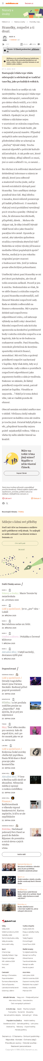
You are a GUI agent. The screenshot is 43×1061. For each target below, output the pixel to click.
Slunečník (21, 1012)
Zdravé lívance (28, 958)
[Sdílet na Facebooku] (3, 503)
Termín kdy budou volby (10, 938)
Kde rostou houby (15, 1000)
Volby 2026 (5, 929)
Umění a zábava (10, 637)
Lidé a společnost (11, 609)
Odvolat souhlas (29, 1043)
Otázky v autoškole (29, 988)
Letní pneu (34, 1024)
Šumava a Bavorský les (10, 981)
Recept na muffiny (29, 955)
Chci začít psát (20, 543)
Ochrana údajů (30, 1040)
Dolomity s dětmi (8, 991)
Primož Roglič (28, 941)
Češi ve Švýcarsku (8, 984)
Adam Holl (5, 773)
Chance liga (6, 952)
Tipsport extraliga (8, 958)
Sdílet (34, 44)
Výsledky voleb (7, 935)
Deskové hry (10, 1027)
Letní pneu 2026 (28, 975)
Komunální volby (8, 944)
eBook (25, 44)
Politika (21, 512)
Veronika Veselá (8, 674)
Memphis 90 (6, 699)
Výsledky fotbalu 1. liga (9, 955)
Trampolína (12, 1012)
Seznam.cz (29, 3)
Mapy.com (20, 997)
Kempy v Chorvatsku (9, 975)
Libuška (4, 745)
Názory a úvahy (10, 593)
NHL (3, 967)
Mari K (12, 37)
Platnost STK (27, 991)
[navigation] (3, 3)
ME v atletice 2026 (8, 961)
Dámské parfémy (23, 1024)
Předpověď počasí (32, 997)
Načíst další (21, 854)
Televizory (19, 1027)
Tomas (4, 724)
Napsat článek (21, 473)
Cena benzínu (28, 1000)
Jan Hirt (25, 935)
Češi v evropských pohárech (21, 1003)
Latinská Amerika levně (10, 988)
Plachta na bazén (29, 1009)
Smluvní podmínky (31, 1036)
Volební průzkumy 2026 (10, 932)
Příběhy (6, 703)
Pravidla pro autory (13, 1043)
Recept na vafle (28, 964)
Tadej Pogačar (28, 938)
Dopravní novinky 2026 (31, 981)
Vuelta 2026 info (28, 929)
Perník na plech (28, 967)
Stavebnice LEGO (9, 1024)
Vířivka (35, 1015)
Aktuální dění (9, 652)
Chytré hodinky (29, 1027)
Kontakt (19, 1040)
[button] (35, 681)
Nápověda (10, 1040)
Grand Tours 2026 (29, 944)
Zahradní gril (26, 1015)
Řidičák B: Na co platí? (30, 984)
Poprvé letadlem (8, 978)
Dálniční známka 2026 (30, 978)
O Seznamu (17, 1036)
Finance (6, 801)
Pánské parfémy (21, 1030)
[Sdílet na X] (7, 503)
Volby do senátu (7, 941)
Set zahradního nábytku (12, 1015)
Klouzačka (29, 1012)
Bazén (19, 1009)
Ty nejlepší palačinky (30, 952)
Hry (4, 727)
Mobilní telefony (29, 1020)
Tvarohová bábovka (29, 961)
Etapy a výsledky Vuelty (31, 932)
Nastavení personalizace (21, 1046)
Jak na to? (21, 549)
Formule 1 (5, 964)
